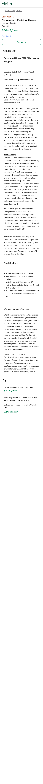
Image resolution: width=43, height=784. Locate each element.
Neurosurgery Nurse (13, 10)
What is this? (12, 412)
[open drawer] (38, 4)
